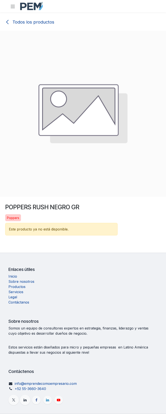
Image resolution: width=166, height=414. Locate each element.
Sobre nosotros (21, 281)
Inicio (12, 276)
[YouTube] (58, 400)
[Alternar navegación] (12, 6)
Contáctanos (18, 302)
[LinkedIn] (47, 400)
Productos (17, 287)
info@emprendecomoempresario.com (46, 383)
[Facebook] (36, 400)
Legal (12, 297)
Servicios (15, 292)
